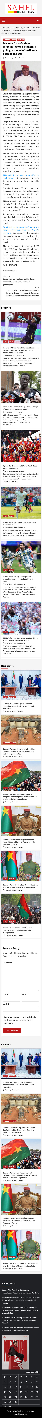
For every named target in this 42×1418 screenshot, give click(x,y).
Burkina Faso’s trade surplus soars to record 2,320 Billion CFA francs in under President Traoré (19, 842)
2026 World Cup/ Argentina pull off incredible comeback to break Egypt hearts (18, 579)
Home (14, 39)
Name (6, 994)
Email (25, 994)
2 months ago (9, 527)
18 (21, 1392)
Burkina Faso (11, 271)
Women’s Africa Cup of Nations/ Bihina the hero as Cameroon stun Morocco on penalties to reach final (21, 350)
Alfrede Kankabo (19, 58)
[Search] (38, 21)
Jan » (10, 1406)
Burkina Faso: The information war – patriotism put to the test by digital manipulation (18, 930)
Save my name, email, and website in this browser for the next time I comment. (20, 1020)
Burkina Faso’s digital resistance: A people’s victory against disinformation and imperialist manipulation (20, 796)
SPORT (11, 341)
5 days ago (8, 935)
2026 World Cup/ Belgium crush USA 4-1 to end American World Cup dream (20, 639)
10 (16, 1387)
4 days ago (8, 890)
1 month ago (9, 471)
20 (32, 1392)
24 (16, 1397)
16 (10, 1392)
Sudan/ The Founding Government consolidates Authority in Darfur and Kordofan (18, 706)
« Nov (4, 1406)
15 (5, 1392)
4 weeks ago (8, 412)
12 (26, 1387)
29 (5, 1402)
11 (21, 1387)
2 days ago (8, 757)
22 (5, 1397)
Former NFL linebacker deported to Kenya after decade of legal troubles (20, 408)
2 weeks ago (8, 355)
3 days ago (8, 802)
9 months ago (9, 58)
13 (32, 1387)
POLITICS (21, 39)
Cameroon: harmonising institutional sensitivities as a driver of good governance (19, 280)
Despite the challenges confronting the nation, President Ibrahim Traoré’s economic (21, 230)
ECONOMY (7, 39)
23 (10, 1397)
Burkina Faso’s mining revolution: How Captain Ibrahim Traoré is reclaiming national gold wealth (19, 751)
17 (16, 1392)
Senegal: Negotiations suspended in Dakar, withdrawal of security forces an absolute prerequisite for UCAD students (22, 291)
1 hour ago (8, 711)
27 (32, 1397)
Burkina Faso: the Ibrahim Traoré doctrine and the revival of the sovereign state (20, 886)
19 (26, 1392)
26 (26, 1397)
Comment (8, 962)
